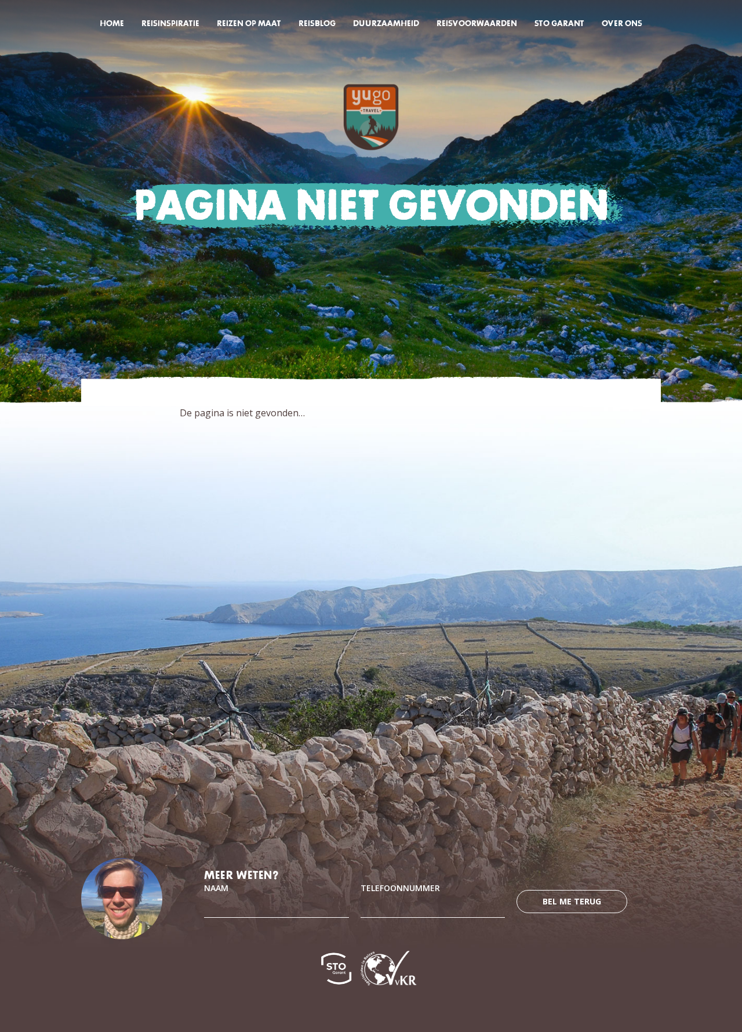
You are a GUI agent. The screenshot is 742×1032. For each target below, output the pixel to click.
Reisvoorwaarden (477, 23)
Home (112, 23)
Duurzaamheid (386, 23)
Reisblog (317, 23)
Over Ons (622, 23)
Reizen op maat (249, 23)
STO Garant (559, 23)
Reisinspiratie (170, 23)
